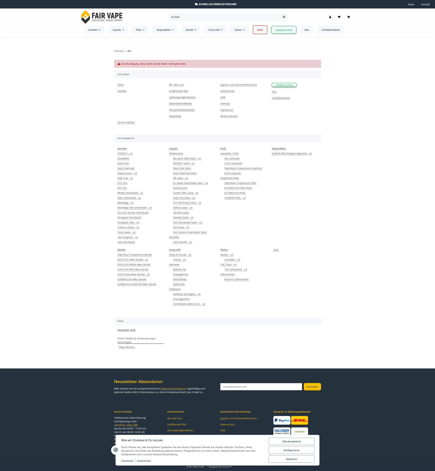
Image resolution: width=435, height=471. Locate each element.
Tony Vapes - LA (126, 232)
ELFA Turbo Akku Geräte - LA (134, 274)
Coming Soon (284, 30)
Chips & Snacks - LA (180, 254)
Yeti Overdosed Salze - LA (187, 222)
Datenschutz (144, 460)
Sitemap (225, 103)
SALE (276, 249)
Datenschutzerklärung (173, 388)
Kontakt (425, 4)
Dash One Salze (182, 168)
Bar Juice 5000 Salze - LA (187, 158)
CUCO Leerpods (233, 163)
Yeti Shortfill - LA (182, 242)
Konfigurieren (292, 450)
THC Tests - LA (228, 264)
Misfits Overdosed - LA (130, 192)
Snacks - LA (179, 259)
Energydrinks (180, 274)
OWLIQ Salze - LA (183, 207)
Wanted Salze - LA (183, 217)
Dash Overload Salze (185, 173)
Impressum (127, 460)
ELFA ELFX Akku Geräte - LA (133, 259)
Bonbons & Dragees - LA (187, 294)
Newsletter (175, 116)
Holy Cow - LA (125, 178)
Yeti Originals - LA (128, 237)
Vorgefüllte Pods (229, 178)
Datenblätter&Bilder (180, 103)
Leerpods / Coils (229, 153)
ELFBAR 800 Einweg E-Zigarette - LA (292, 153)
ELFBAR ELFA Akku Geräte (132, 279)
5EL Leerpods (232, 158)
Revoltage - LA (126, 202)
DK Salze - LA (180, 178)
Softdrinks (179, 284)
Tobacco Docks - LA (128, 227)
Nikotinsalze (176, 153)
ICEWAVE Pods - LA (235, 197)
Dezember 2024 (126, 330)
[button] (330, 17)
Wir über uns (176, 84)
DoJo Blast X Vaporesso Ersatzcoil (243, 168)
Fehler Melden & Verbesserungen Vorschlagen (137, 340)
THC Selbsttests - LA (235, 269)
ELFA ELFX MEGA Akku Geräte (134, 264)
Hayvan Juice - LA (127, 173)
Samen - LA (226, 254)
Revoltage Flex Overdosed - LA (135, 207)
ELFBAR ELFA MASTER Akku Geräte (137, 284)
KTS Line (122, 183)
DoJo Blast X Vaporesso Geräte (135, 254)
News (411, 4)
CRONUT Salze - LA (184, 163)
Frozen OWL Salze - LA (185, 192)
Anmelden (312, 386)
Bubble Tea (179, 269)
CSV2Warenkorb (330, 29)
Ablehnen (291, 459)
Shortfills (174, 237)
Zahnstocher (227, 274)
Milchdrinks (180, 279)
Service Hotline (126, 122)
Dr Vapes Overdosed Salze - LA (190, 183)
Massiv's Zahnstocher (236, 279)
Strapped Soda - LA (128, 222)
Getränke (174, 264)
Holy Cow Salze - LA (184, 197)
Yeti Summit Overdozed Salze (190, 232)
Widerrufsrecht (229, 116)
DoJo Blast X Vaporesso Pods (240, 183)
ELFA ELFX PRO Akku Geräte (133, 269)
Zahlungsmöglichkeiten (182, 97)
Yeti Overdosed (126, 242)
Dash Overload (126, 168)
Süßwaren (175, 289)
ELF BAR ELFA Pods (235, 192)
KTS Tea (122, 187)
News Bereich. (127, 347)
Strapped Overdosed (129, 217)
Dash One (123, 163)
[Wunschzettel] (339, 17)
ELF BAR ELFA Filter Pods (238, 187)
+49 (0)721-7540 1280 (126, 425)
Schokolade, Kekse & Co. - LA (189, 303)
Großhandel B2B (178, 91)
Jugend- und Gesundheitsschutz (238, 84)
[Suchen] (284, 17)
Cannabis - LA (232, 259)
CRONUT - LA (125, 153)
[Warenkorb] (348, 17)
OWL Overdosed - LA (129, 197)
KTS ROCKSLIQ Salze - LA (187, 202)
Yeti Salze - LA (181, 227)
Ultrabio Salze (181, 212)
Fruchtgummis (181, 299)
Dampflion (123, 158)
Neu (306, 29)
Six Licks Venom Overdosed (133, 212)
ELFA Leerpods (232, 173)
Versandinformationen (182, 109)
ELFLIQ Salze (180, 187)
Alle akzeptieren (291, 441)
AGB (222, 97)
